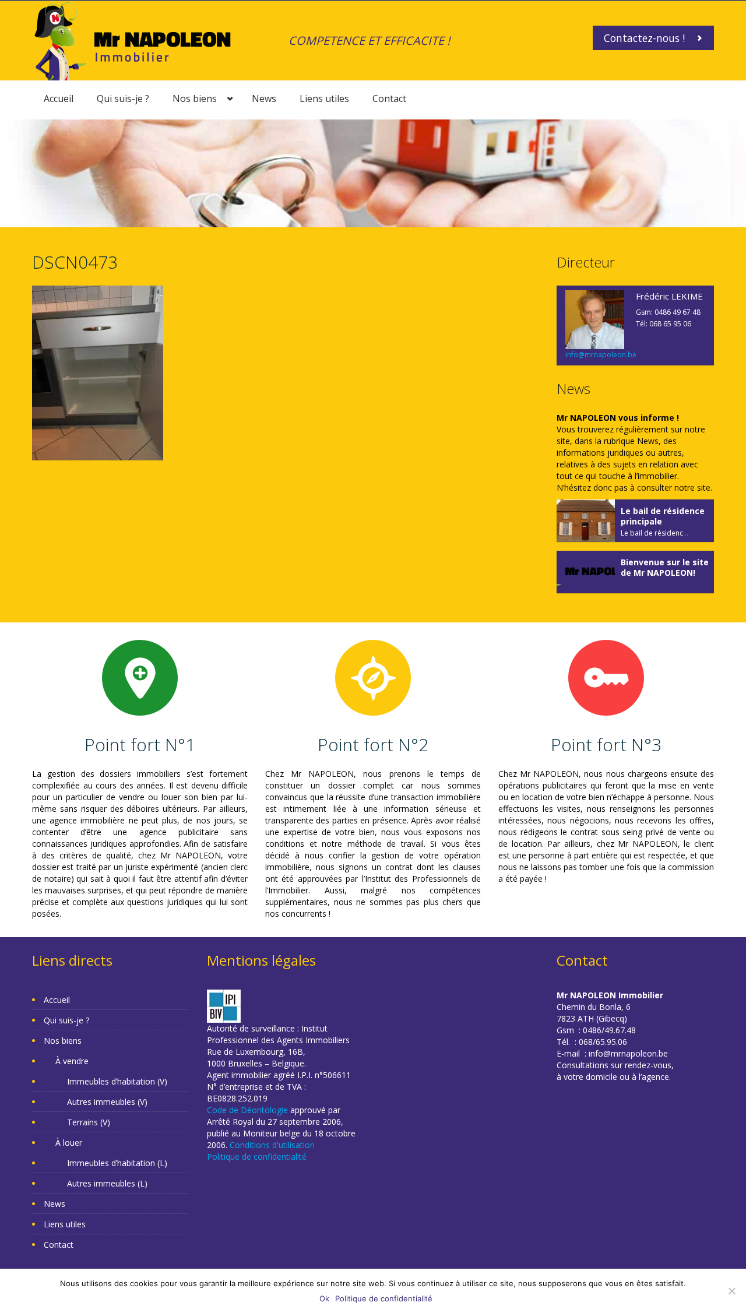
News (264, 98)
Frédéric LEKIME (669, 296)
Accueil (58, 98)
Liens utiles (324, 98)
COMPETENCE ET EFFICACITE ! (369, 40)
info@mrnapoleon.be (600, 355)
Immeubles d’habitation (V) (117, 1081)
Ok (324, 1298)
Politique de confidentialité (257, 1156)
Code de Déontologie (247, 1109)
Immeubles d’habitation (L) (117, 1162)
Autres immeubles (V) (107, 1101)
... (685, 533)
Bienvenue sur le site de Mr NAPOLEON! (665, 567)
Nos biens (195, 98)
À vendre (72, 1060)
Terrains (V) (88, 1122)
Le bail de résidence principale (663, 516)
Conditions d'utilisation (272, 1144)
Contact (389, 98)
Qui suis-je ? (123, 98)
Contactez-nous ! (644, 38)
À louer (68, 1142)
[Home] (132, 39)
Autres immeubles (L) (107, 1183)
